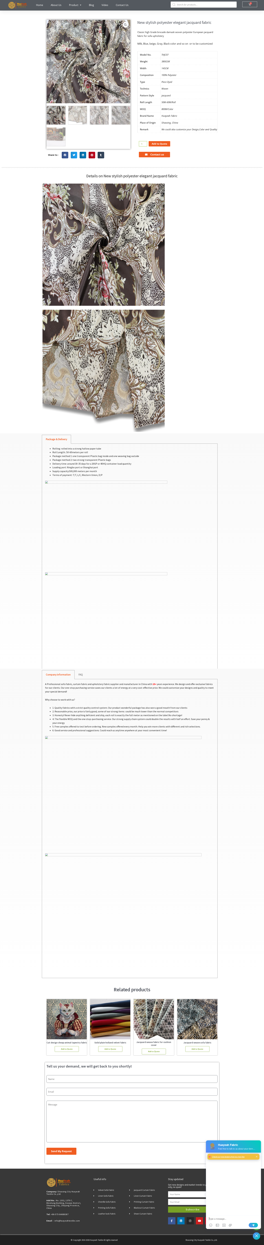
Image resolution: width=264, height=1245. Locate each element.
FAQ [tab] (81, 674)
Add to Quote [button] (67, 1049)
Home (39, 5)
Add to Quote (159, 143)
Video (105, 5)
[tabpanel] (130, 557)
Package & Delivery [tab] (56, 439)
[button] (125, 24)
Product (73, 5)
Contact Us (122, 5)
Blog (91, 5)
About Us (56, 5)
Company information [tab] (58, 674)
